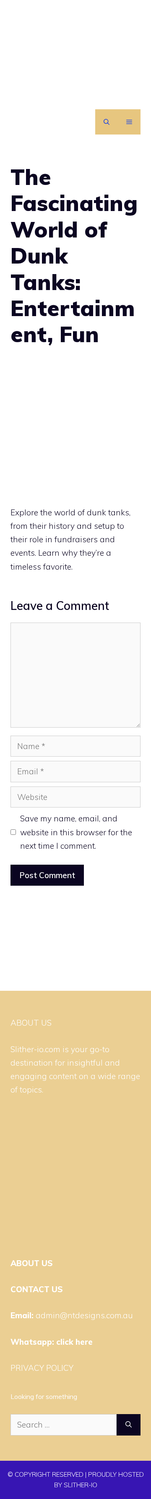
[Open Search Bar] (106, 122)
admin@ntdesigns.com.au (84, 1315)
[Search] (129, 1425)
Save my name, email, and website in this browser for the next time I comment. (76, 832)
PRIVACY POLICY (41, 1368)
